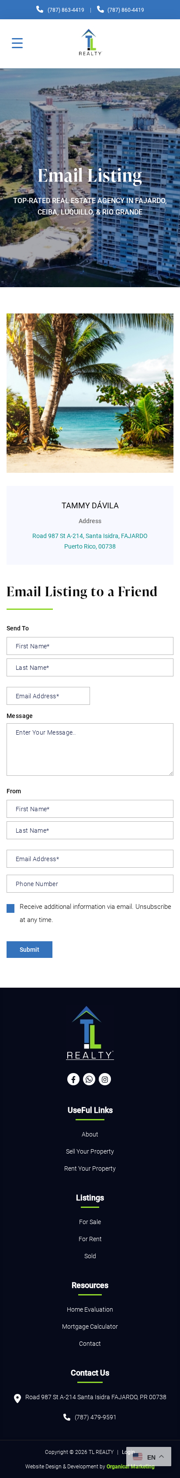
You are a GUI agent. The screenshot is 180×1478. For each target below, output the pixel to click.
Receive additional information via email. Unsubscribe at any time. (95, 913)
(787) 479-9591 (96, 1417)
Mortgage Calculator (90, 1326)
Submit (29, 949)
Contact (90, 1343)
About (90, 1134)
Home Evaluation (90, 1309)
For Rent (90, 1239)
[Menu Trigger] (17, 43)
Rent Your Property (90, 1168)
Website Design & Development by (90, 1466)
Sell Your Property (90, 1151)
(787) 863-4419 (66, 9)
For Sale (90, 1222)
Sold (90, 1256)
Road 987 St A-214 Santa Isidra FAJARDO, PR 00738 (95, 1397)
